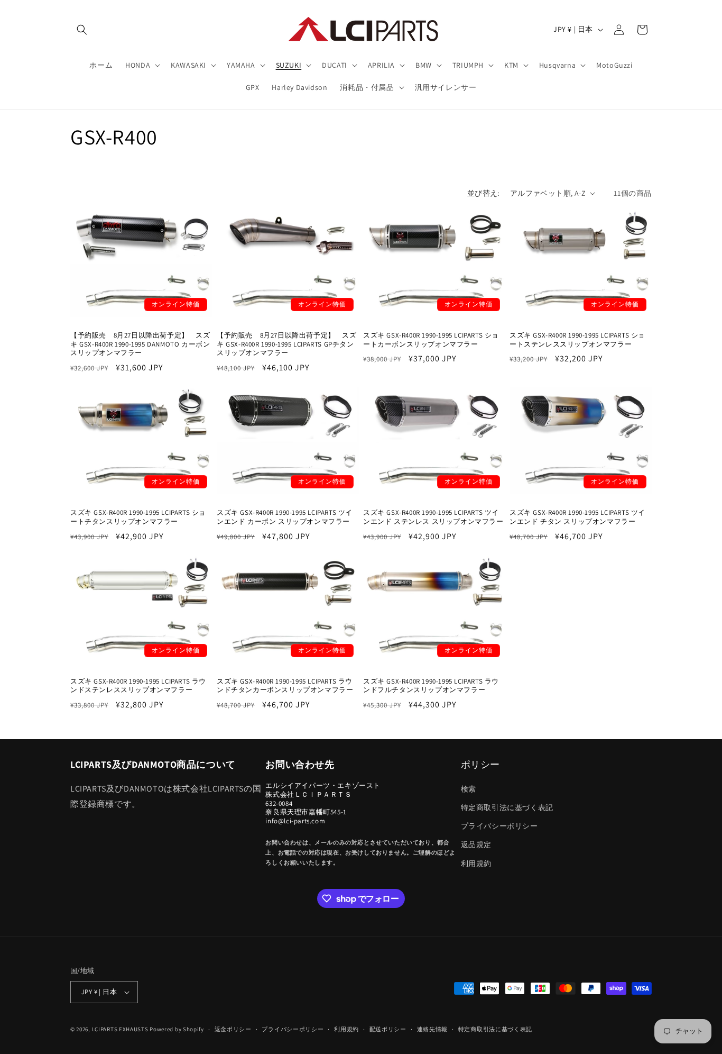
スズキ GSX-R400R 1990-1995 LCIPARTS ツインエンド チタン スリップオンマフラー (577, 517)
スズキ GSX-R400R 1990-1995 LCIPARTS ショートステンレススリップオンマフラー (577, 340)
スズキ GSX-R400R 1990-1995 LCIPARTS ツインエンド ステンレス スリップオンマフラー (433, 517)
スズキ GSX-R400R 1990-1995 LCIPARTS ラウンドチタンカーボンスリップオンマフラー (285, 686)
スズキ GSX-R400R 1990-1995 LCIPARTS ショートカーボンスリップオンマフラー (431, 340)
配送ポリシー (387, 1029)
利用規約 (476, 863)
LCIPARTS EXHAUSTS (120, 1029)
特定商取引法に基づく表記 (507, 807)
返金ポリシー (233, 1029)
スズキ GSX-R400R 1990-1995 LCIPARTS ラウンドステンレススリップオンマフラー (138, 686)
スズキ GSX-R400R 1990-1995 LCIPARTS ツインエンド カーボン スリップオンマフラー (285, 517)
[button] (82, 29)
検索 (468, 789)
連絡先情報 (432, 1029)
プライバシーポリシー (499, 826)
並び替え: (483, 193)
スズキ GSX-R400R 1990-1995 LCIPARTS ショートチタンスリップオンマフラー (138, 517)
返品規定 (476, 844)
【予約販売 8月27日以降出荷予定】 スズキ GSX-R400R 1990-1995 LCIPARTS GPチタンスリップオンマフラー (287, 344)
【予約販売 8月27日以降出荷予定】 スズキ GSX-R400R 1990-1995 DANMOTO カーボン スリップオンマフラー (140, 344)
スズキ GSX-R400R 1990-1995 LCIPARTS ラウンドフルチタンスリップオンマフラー (431, 686)
